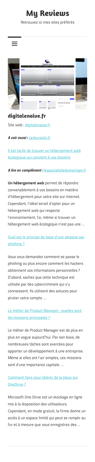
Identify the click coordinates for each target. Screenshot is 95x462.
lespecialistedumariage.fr (65, 170)
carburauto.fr (39, 138)
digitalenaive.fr (37, 125)
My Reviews (47, 13)
